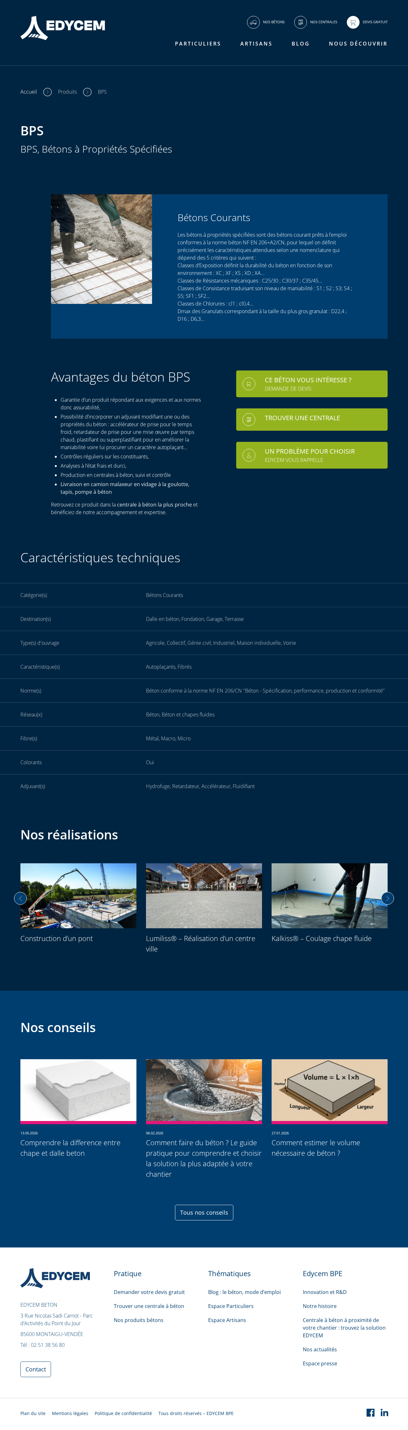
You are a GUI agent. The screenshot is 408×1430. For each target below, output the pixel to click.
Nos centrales (323, 21)
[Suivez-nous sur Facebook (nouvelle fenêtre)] (370, 1414)
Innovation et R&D (325, 1292)
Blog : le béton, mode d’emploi (244, 1292)
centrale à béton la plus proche (154, 504)
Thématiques (229, 1273)
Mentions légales (70, 1413)
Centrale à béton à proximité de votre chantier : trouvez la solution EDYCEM (344, 1328)
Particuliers (198, 43)
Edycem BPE (322, 1273)
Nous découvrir (358, 43)
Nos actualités (320, 1349)
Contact (36, 1369)
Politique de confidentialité (123, 1413)
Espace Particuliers (231, 1306)
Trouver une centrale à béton (149, 1306)
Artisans (256, 43)
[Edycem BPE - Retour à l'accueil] (62, 40)
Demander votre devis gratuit (149, 1292)
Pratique (128, 1273)
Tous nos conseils (204, 1212)
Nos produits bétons (139, 1320)
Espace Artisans (227, 1320)
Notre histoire (320, 1306)
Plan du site (33, 1413)
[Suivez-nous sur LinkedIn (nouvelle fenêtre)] (384, 1414)
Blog (301, 43)
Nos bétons (274, 21)
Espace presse (320, 1363)
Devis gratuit (375, 21)
